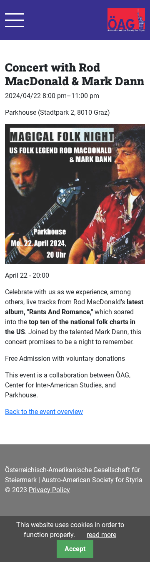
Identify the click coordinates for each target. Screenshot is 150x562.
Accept (75, 549)
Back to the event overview (44, 412)
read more (101, 535)
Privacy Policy (49, 490)
